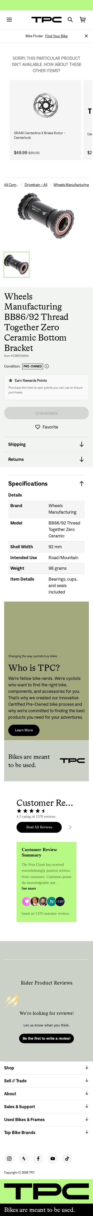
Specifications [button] (28, 483)
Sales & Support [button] (19, 1106)
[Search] (70, 19)
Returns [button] (16, 459)
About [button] (10, 1093)
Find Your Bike (56, 36)
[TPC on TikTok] (67, 1158)
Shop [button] (9, 1067)
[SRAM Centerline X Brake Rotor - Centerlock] (45, 105)
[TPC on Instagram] (9, 1158)
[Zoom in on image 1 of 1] (46, 215)
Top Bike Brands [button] (19, 1132)
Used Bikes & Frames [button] (24, 1119)
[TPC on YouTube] (53, 1158)
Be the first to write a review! (46, 1038)
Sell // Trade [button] (15, 1080)
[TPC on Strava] (24, 1158)
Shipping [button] (17, 444)
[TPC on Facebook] (38, 1158)
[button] (86, 36)
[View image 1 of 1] (16, 264)
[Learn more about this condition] (46, 366)
